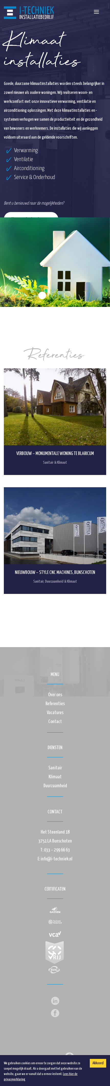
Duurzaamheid (55, 785)
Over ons (55, 694)
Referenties (55, 703)
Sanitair (55, 768)
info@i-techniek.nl (56, 859)
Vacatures (55, 712)
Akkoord (98, 1063)
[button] (96, 12)
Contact (55, 721)
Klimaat (55, 776)
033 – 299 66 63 (57, 850)
